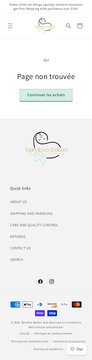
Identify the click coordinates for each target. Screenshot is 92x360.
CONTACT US (20, 248)
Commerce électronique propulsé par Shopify (50, 328)
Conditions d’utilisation (69, 341)
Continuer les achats (46, 94)
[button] (10, 25)
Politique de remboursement (53, 333)
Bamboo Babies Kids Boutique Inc (43, 322)
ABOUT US (18, 201)
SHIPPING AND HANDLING (31, 213)
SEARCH (16, 259)
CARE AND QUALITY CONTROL (34, 225)
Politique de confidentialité (29, 341)
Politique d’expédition (48, 349)
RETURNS (17, 236)
